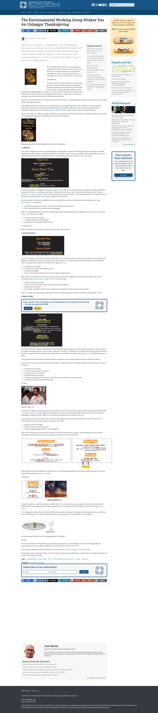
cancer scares (42, 559)
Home (22, 12)
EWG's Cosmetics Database (33, 194)
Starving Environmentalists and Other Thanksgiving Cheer (96, 87)
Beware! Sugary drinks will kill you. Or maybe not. (39, 664)
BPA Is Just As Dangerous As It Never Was (75, 549)
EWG (49, 559)
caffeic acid (25, 214)
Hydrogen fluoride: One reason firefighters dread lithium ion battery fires (48, 670)
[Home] (42, 4)
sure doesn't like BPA (28, 413)
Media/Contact (64, 12)
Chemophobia (31, 559)
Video (36, 12)
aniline (60, 190)
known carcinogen (44, 473)
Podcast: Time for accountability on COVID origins (122, 116)
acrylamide (102, 363)
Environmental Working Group (63, 559)
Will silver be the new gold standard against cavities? (41, 675)
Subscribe (75, 12)
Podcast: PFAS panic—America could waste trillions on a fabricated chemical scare (122, 133)
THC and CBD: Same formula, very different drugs (40, 667)
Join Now (28, 308)
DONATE (123, 38)
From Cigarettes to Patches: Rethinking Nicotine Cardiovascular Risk (121, 83)
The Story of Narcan (119, 79)
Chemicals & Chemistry (37, 563)
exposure (85, 559)
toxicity (77, 559)
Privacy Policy (25, 691)
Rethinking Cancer (83, 353)
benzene (58, 421)
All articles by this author (95, 678)
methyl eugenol (38, 279)
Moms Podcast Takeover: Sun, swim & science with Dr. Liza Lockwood (122, 140)
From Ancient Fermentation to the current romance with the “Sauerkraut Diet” (123, 92)
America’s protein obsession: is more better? (122, 75)
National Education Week (58, 110)
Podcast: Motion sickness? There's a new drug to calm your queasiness (123, 121)
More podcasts (128, 145)
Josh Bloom (31, 38)
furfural (63, 263)
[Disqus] (64, 608)
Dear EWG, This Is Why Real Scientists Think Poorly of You (95, 51)
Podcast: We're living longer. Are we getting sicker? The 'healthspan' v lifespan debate (123, 127)
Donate (43, 12)
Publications (52, 12)
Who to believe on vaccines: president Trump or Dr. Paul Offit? (44, 672)
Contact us (35, 691)
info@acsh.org (30, 699)
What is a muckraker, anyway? (122, 88)
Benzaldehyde (26, 202)
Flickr (33, 407)
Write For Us (86, 12)
